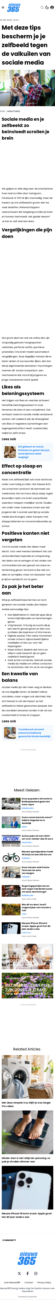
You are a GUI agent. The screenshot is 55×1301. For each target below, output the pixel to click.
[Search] (42, 7)
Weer (24, 827)
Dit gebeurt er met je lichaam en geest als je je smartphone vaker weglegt (33, 452)
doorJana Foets (29, 899)
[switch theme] (47, 7)
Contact (28, 1282)
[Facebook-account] (27, 1273)
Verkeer (26, 858)
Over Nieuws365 (12, 1282)
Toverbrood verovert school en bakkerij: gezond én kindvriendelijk (34, 733)
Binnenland (27, 808)
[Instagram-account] (36, 1273)
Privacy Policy (44, 1282)
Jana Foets (13, 111)
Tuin (24, 914)
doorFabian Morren (30, 812)
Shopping (27, 842)
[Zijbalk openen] (3, 7)
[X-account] (19, 1273)
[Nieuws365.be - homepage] (13, 7)
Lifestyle (26, 933)
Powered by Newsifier (27, 1297)
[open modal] (52, 7)
